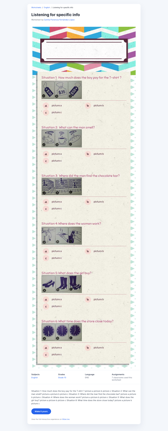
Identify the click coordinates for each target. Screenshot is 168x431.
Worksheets (36, 7)
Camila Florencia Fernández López (59, 20)
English (47, 7)
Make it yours (41, 411)
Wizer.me (65, 419)
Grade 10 (62, 377)
